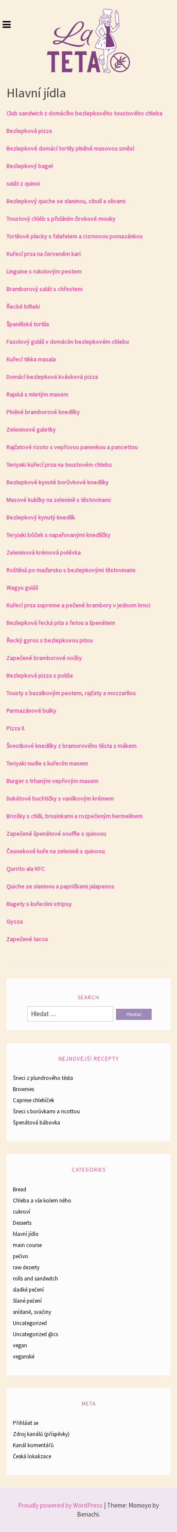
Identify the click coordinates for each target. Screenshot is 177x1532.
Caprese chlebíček (33, 1100)
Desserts (22, 1222)
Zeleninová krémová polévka (43, 552)
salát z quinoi (23, 183)
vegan (20, 1345)
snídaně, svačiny (32, 1312)
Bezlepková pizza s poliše (39, 675)
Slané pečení (27, 1300)
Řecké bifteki (23, 306)
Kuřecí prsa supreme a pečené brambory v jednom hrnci (78, 605)
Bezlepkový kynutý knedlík (40, 517)
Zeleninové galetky (31, 429)
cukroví (21, 1211)
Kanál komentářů (33, 1445)
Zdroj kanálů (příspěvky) (41, 1434)
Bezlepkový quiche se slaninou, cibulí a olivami (65, 201)
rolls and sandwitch (35, 1278)
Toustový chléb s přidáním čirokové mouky (61, 218)
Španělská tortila (27, 324)
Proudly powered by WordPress (60, 1505)
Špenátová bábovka (36, 1122)
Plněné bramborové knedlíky (43, 412)
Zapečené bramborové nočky (44, 658)
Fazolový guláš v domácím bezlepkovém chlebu (67, 341)
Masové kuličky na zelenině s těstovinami (58, 500)
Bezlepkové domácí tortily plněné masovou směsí (70, 148)
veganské (23, 1356)
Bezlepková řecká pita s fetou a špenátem (60, 623)
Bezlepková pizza (29, 131)
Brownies (23, 1089)
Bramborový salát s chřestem (44, 289)
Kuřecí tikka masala (31, 359)
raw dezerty (26, 1267)
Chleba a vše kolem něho (42, 1200)
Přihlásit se (25, 1423)
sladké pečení (28, 1289)
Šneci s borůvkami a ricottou (46, 1111)
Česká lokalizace (32, 1456)
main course (27, 1245)
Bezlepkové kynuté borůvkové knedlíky (57, 482)
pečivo (20, 1256)
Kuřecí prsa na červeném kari (43, 254)
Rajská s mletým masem (37, 394)
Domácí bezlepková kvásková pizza (52, 377)
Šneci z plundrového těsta (43, 1078)
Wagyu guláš (22, 587)
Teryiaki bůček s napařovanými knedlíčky (58, 535)
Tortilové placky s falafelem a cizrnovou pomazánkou (74, 236)
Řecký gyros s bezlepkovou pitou (49, 640)
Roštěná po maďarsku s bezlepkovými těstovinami (70, 570)
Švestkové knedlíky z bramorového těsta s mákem (71, 746)
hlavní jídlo (26, 1234)
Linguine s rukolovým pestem (44, 271)
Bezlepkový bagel (29, 166)
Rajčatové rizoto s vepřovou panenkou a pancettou (72, 447)
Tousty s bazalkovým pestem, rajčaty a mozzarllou (71, 693)
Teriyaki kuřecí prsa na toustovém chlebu (59, 464)
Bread (19, 1189)
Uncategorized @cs (35, 1334)
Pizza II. (15, 728)
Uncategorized (30, 1323)
